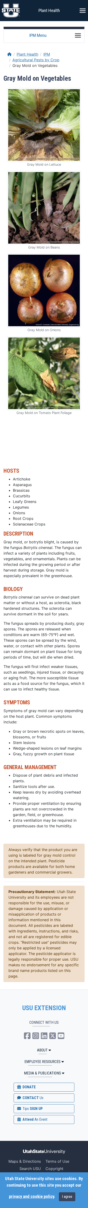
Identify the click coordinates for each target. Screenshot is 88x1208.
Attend (34, 1119)
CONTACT (32, 1098)
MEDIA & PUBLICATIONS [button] (42, 1073)
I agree (67, 1196)
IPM (46, 54)
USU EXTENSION (44, 1008)
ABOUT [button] (42, 1050)
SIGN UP (32, 1108)
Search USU (30, 1168)
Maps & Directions (24, 1161)
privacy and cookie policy (31, 1196)
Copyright (54, 1168)
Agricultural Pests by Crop (35, 60)
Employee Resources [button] (42, 1061)
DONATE (29, 1087)
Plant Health (49, 10)
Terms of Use (57, 1161)
